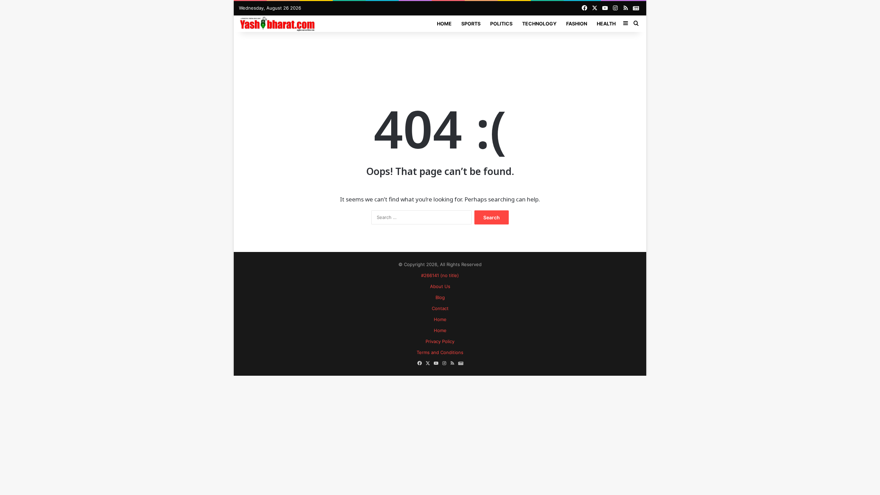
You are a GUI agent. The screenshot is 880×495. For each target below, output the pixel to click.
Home (444, 23)
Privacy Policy (440, 341)
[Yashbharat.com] (278, 23)
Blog (440, 297)
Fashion (576, 23)
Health (606, 23)
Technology (539, 23)
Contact (440, 308)
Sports (471, 23)
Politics (501, 23)
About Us (440, 286)
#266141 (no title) (440, 275)
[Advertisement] (440, 54)
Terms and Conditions (440, 352)
